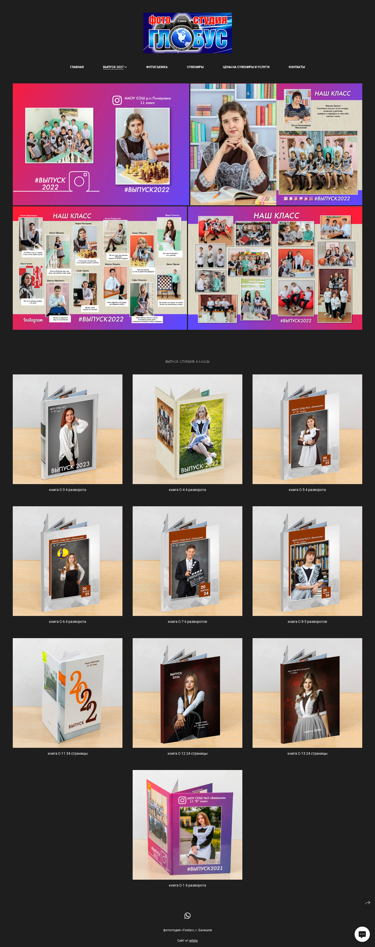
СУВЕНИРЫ (195, 67)
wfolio (193, 940)
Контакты (297, 67)
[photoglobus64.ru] (187, 33)
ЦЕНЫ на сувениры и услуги (246, 67)
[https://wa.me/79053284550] (187, 916)
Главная (77, 67)
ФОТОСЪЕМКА (157, 67)
